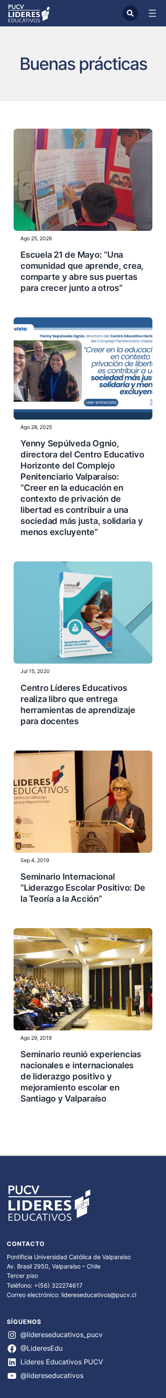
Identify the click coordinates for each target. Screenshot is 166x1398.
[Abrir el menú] (152, 13)
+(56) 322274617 (58, 1285)
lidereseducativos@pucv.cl (98, 1294)
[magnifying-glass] (130, 13)
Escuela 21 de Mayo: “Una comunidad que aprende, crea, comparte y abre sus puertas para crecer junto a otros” (81, 271)
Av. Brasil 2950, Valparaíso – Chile (53, 1266)
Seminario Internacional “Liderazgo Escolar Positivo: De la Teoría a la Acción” (82, 888)
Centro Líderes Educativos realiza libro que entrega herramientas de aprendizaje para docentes (77, 704)
